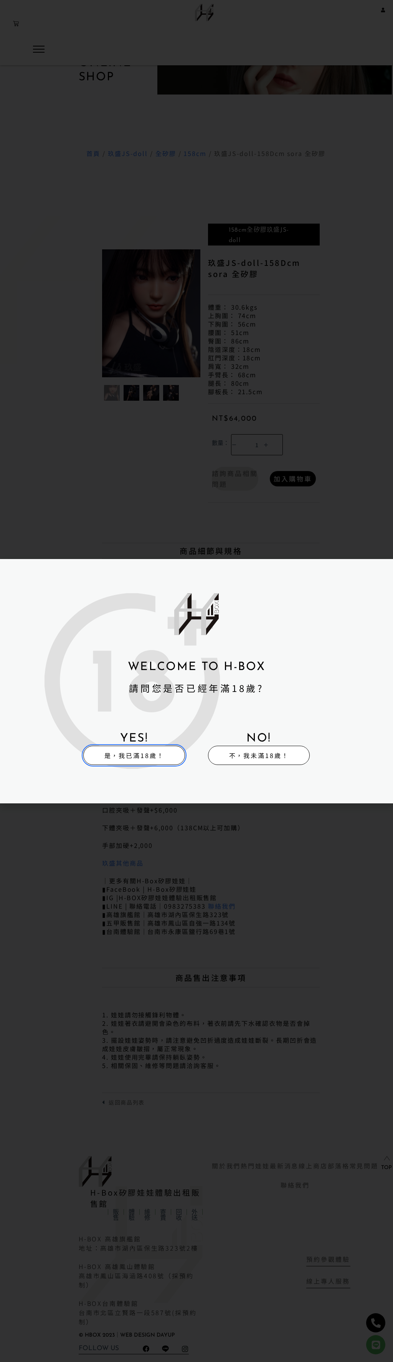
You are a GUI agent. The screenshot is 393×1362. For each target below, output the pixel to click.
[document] (196, 681)
